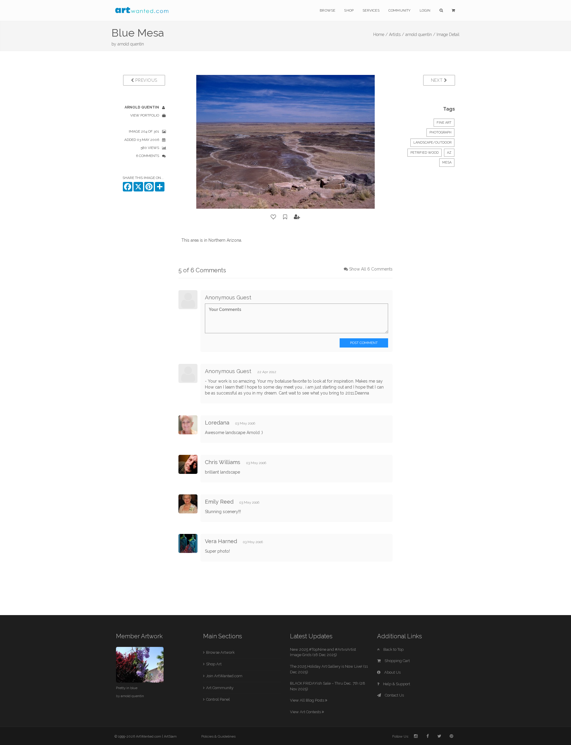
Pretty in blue (126, 688)
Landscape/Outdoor (432, 142)
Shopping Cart (397, 660)
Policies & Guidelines (218, 736)
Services (371, 10)
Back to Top (393, 649)
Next (437, 80)
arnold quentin (130, 44)
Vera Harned (221, 541)
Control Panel (218, 699)
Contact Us (394, 695)
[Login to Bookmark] (285, 217)
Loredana (218, 422)
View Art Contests (306, 712)
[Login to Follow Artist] (297, 217)
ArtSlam (170, 736)
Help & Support (396, 684)
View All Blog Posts (307, 700)
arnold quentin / (420, 34)
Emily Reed (219, 502)
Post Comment (364, 343)
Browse (327, 10)
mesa (446, 162)
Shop (349, 10)
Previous (145, 80)
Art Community (219, 688)
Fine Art (444, 123)
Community (399, 10)
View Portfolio (144, 115)
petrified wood (424, 153)
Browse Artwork (220, 652)
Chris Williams (222, 462)
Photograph (440, 132)
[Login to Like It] (274, 217)
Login (425, 10)
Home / (380, 34)
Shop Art (214, 664)
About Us (392, 672)
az (449, 153)
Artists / (396, 34)
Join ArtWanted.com (224, 676)
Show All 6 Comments (371, 269)
